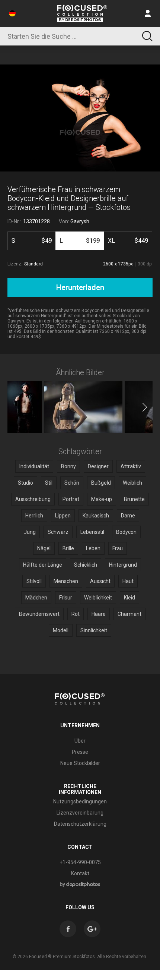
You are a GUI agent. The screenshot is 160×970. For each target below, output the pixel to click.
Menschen (66, 581)
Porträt (71, 499)
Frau (117, 548)
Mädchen (36, 598)
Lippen (63, 516)
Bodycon (126, 532)
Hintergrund (123, 565)
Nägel (44, 548)
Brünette (134, 499)
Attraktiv (131, 466)
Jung (30, 532)
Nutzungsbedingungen (80, 801)
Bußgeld (101, 483)
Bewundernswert (39, 614)
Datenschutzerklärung (80, 824)
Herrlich (34, 516)
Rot (75, 614)
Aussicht (100, 581)
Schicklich (85, 565)
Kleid (129, 598)
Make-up (101, 499)
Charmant (129, 614)
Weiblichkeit (98, 598)
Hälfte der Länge (42, 565)
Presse (80, 752)
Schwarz (58, 532)
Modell (60, 630)
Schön (71, 483)
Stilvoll (34, 581)
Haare (99, 614)
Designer (98, 466)
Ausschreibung (33, 499)
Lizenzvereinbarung (80, 813)
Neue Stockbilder (80, 763)
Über (80, 741)
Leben (93, 548)
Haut (128, 581)
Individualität (34, 466)
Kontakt (80, 873)
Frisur (65, 598)
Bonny (68, 466)
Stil (48, 483)
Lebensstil (92, 532)
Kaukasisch (96, 516)
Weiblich (132, 483)
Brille (68, 548)
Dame (128, 516)
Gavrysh (79, 221)
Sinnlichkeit (93, 630)
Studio (25, 483)
